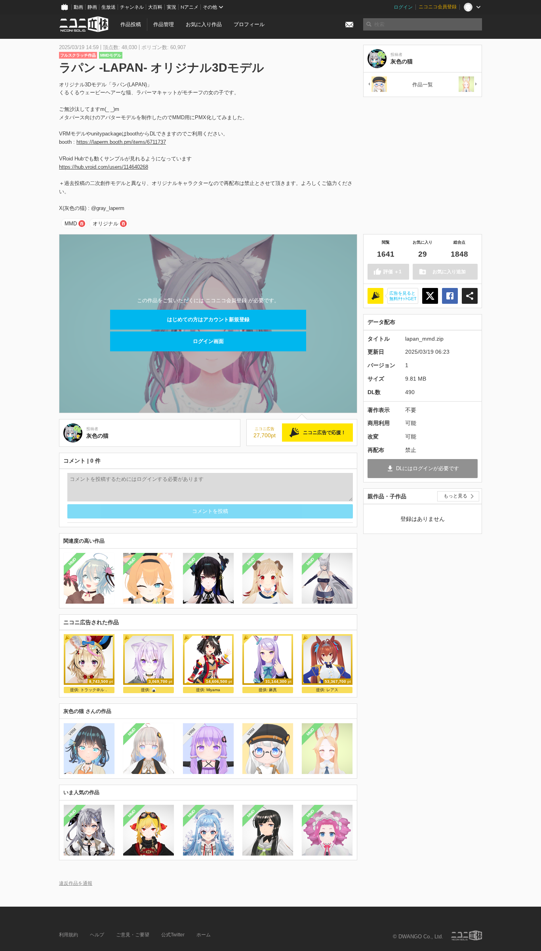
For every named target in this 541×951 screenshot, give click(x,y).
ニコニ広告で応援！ (324, 432)
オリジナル (105, 224)
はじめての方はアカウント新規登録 (208, 319)
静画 (92, 7)
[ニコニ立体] (466, 935)
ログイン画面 (208, 341)
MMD (71, 224)
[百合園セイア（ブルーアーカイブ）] (468, 84)
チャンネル (132, 7)
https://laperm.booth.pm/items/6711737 (121, 142)
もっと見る (455, 496)
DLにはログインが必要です (427, 468)
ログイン (403, 7)
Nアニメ (189, 7)
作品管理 (163, 24)
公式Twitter (173, 935)
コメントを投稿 (210, 511)
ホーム (203, 935)
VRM (72, 731)
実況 (171, 7)
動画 (78, 7)
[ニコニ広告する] (375, 296)
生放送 (108, 7)
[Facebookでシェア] (450, 296)
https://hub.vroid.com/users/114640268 (103, 167)
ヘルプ (97, 935)
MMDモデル (110, 55)
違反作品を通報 (75, 883)
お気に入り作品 (204, 24)
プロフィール (249, 24)
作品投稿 (130, 24)
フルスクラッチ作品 (78, 55)
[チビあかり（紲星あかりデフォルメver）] (377, 84)
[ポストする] (430, 296)
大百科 (155, 7)
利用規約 (68, 935)
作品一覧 (422, 85)
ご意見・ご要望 (132, 935)
